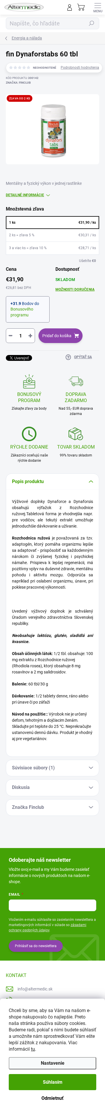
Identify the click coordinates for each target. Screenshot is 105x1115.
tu (33, 1049)
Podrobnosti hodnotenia (80, 68)
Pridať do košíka (56, 335)
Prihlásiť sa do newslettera (36, 946)
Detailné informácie (25, 195)
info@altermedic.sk (35, 989)
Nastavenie (52, 1063)
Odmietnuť (52, 1098)
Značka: (18, 82)
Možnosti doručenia (74, 289)
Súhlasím (52, 1082)
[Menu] (97, 7)
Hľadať (91, 23)
